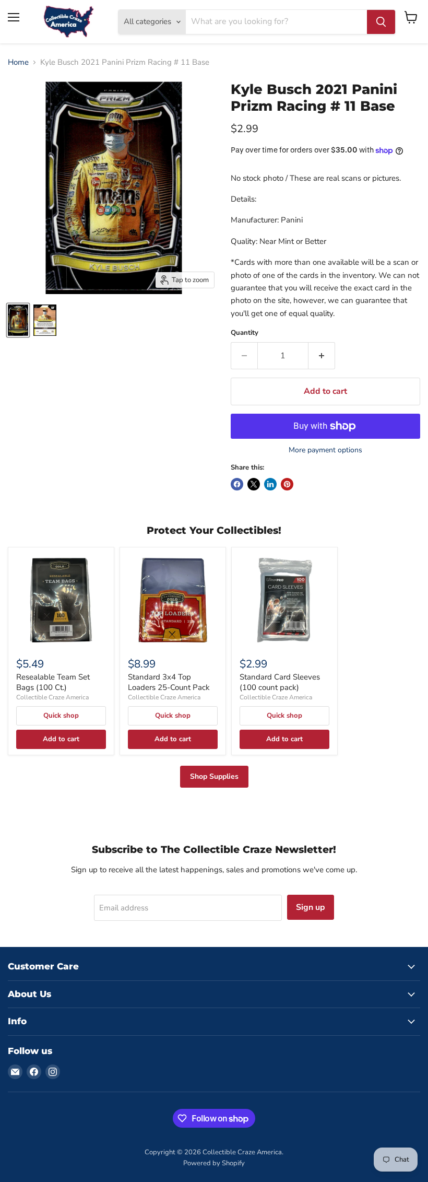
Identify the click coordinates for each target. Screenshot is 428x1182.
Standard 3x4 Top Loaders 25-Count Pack (169, 682)
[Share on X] (253, 484)
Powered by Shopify (214, 1163)
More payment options (325, 450)
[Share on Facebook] (237, 484)
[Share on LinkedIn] (270, 484)
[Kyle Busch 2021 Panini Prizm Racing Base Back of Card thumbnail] (44, 320)
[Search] (381, 22)
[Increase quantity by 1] (321, 355)
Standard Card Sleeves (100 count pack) (280, 682)
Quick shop (61, 715)
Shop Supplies (214, 776)
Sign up (310, 907)
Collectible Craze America (52, 697)
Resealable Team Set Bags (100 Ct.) (53, 682)
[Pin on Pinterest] (287, 484)
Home (18, 62)
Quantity (244, 333)
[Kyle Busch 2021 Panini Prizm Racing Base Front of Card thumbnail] (18, 320)
